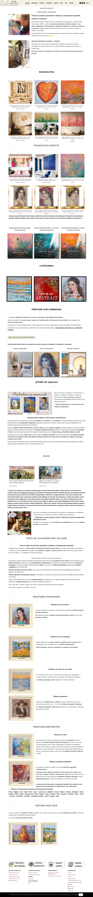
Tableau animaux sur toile (14, 878)
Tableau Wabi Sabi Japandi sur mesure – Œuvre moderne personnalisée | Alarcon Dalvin (20, 137)
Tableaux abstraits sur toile (34, 874)
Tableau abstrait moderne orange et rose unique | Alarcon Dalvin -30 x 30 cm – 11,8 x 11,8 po (72, 106)
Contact (69, 872)
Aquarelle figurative (13, 880)
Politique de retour (72, 878)
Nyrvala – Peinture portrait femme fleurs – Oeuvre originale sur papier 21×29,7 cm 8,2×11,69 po (73, 211)
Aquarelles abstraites (33, 872)
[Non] (91, 894)
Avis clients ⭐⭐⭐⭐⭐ (48, 35)
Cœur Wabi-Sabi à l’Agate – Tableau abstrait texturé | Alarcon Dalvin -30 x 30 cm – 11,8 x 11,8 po (46, 106)
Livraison (70, 876)
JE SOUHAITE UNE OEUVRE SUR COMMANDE (22, 337)
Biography (71, 888)
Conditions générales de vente (74, 880)
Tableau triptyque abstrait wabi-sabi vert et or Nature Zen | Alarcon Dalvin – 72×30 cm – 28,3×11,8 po (46, 137)
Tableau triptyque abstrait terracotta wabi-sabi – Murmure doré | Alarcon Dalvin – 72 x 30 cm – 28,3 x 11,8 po (72, 138)
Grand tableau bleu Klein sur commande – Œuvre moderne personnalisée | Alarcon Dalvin (46, 180)
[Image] (20, 246)
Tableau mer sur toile (13, 874)
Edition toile (30, 879)
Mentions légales (71, 874)
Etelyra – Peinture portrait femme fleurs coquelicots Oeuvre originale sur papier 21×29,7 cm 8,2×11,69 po (46, 211)
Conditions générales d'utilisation (75, 882)
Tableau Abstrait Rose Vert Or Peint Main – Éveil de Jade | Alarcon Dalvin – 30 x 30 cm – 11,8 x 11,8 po (72, 180)
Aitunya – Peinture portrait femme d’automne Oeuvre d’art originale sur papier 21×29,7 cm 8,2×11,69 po (20, 211)
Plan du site (70, 890)
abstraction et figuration (28, 492)
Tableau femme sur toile (14, 872)
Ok (80, 894)
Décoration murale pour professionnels (53, 873)
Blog (29, 883)
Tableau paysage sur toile (14, 876)
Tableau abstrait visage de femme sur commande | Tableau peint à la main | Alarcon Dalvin (20, 106)
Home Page (71, 886)
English (70, 884)
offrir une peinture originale (71, 397)
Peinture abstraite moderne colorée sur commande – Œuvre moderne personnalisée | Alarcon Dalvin (20, 180)
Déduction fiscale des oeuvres (54, 876)
